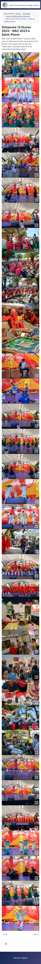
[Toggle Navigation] (6, 943)
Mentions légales (20, 958)
